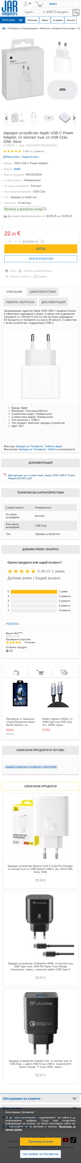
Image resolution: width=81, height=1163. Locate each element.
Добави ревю (11, 156)
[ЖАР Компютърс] (9, 8)
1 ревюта (38, 151)
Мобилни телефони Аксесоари (57, 28)
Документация (54, 302)
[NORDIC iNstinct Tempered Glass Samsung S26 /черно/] (20, 706)
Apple (17, 168)
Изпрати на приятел (20, 276)
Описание (14, 291)
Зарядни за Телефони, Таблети (37, 449)
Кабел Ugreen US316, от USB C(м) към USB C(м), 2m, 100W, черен (57, 721)
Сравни (42, 276)
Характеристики (43, 291)
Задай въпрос (30, 156)
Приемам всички (40, 1141)
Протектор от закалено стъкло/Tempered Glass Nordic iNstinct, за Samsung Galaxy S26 (20, 721)
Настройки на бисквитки (41, 1154)
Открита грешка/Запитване (37, 271)
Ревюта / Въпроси (20, 302)
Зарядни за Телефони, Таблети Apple (39, 446)
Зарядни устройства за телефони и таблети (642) (31, 767)
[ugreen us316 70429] (56, 706)
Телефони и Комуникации (22, 28)
